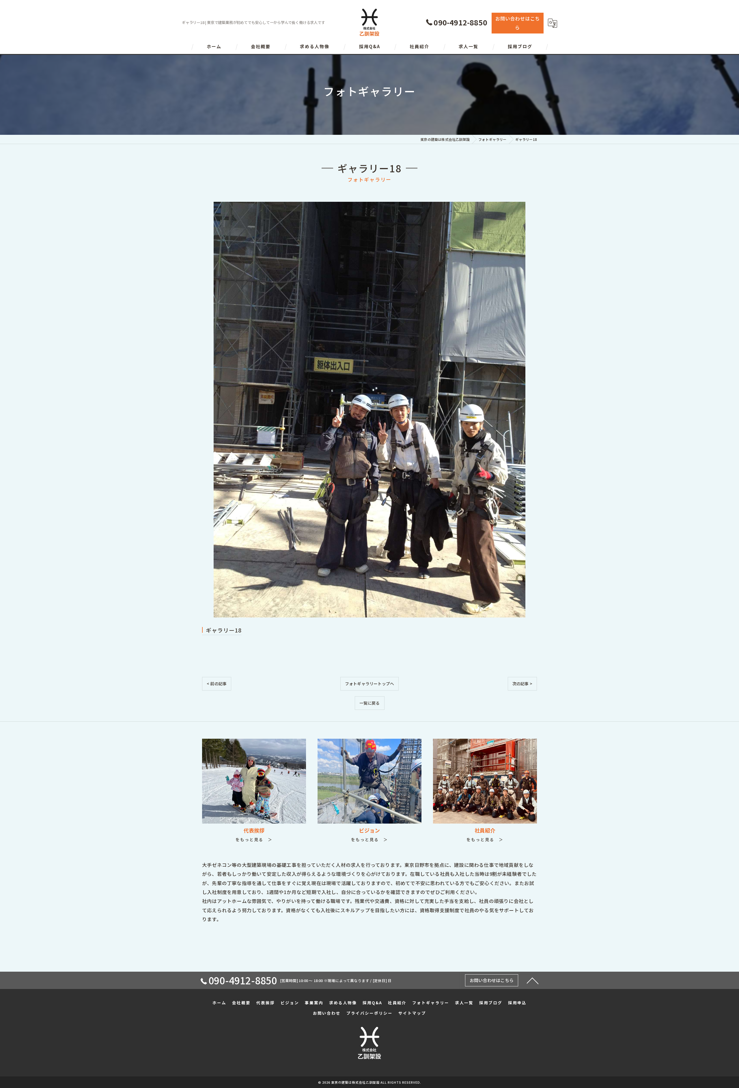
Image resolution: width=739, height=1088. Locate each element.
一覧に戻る (369, 703)
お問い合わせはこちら (517, 23)
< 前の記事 (217, 683)
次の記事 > (522, 683)
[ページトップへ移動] (532, 980)
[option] (369, 409)
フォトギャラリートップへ (369, 683)
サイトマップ (412, 1013)
